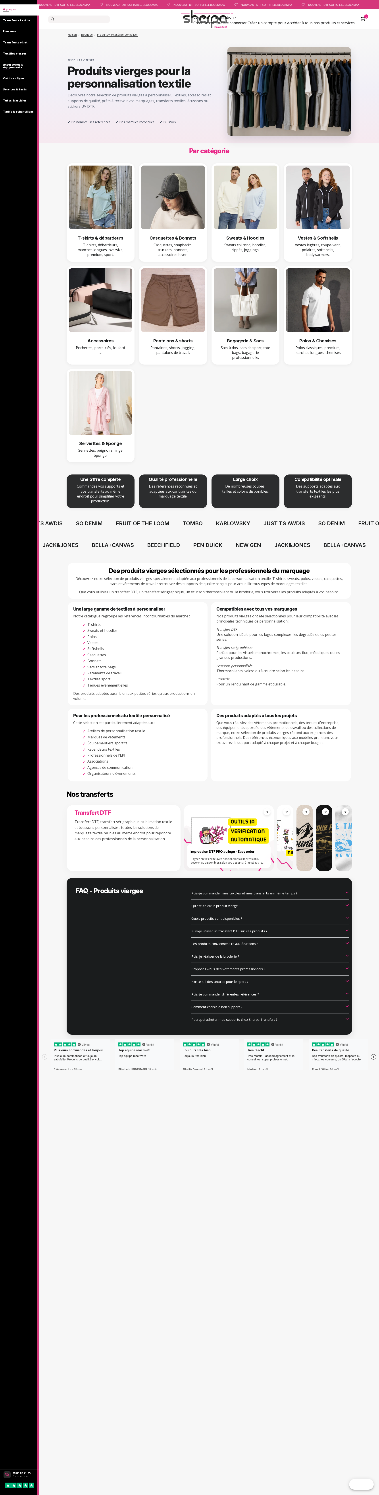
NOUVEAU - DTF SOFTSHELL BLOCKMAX (59, 4)
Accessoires (100, 340)
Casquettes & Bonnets (173, 238)
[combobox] (79, 19)
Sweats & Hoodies (245, 238)
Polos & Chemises (318, 340)
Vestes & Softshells (318, 238)
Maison (72, 35)
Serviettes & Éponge (100, 443)
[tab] (19, 10)
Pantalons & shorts (173, 340)
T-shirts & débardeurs (100, 238)
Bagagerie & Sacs (245, 340)
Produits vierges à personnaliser (117, 35)
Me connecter (235, 22)
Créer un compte (207, 22)
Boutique (87, 35)
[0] (362, 19)
